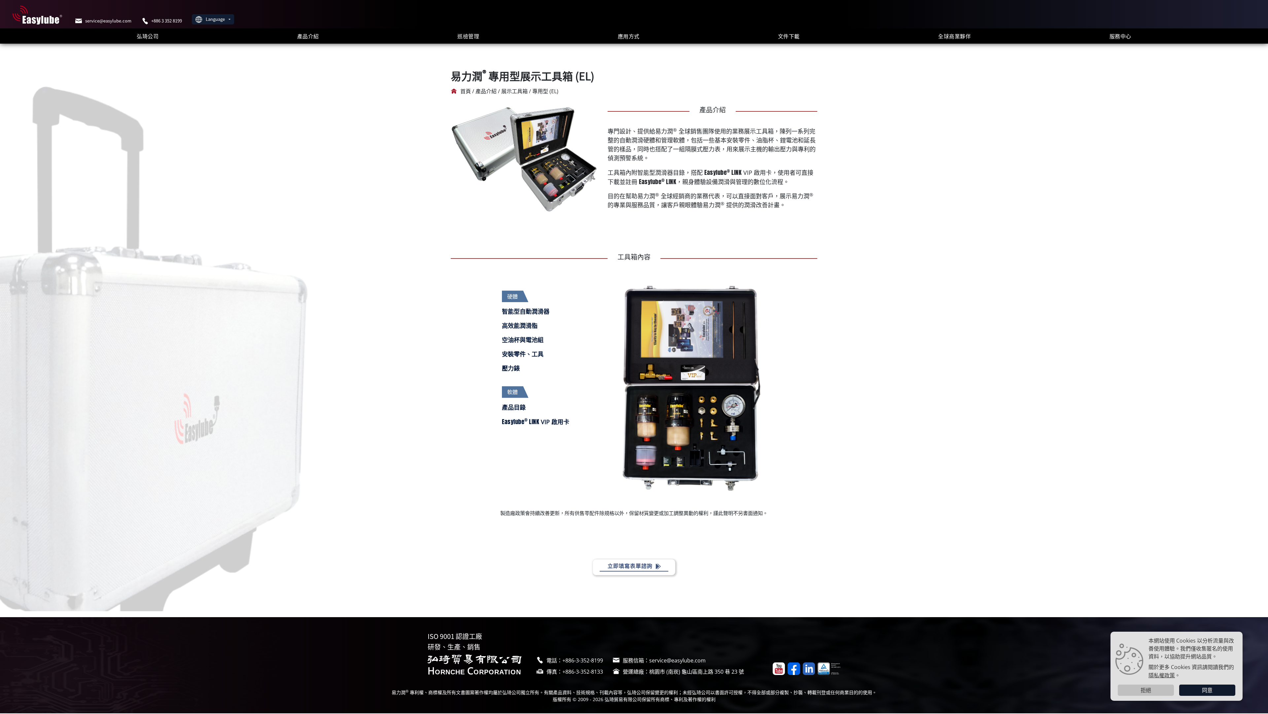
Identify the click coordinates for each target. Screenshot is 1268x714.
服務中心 (1120, 36)
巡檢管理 (468, 36)
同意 (1207, 690)
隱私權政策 (1161, 675)
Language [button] (216, 19)
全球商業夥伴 (954, 36)
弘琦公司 (147, 36)
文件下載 (789, 36)
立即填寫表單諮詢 (631, 566)
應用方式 (629, 36)
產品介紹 (308, 36)
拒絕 (1146, 690)
